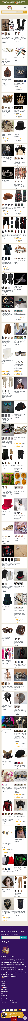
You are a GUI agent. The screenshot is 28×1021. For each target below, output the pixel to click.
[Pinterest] (8, 942)
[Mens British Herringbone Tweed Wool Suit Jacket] (20, 653)
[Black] (3, 231)
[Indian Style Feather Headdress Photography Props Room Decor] (8, 776)
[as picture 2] (9, 438)
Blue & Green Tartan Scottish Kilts (6, 607)
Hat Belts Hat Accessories (20, 437)
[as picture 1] (6, 438)
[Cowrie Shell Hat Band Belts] (20, 250)
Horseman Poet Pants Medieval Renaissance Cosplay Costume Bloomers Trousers (6, 342)
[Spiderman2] (9, 559)
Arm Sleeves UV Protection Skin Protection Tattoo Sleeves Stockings (20, 185)
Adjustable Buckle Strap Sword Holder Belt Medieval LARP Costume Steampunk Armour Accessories (7, 38)
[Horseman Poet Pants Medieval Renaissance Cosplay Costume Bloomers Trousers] (8, 329)
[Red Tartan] (18, 205)
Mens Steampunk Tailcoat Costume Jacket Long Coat (20, 234)
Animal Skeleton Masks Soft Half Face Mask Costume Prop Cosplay (7, 158)
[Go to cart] (25, 8)
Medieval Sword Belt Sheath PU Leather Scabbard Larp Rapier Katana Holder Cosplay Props (19, 613)
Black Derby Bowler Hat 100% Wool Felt (19, 415)
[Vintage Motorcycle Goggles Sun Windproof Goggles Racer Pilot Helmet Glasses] (20, 353)
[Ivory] (6, 583)
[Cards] (15, 337)
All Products (4, 989)
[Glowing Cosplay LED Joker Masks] (8, 722)
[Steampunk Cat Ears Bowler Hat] (8, 754)
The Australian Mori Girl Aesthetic (8, 1000)
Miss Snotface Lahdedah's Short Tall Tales (10, 1002)
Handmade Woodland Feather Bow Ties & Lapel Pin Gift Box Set (7, 315)
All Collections (4, 991)
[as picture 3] (12, 438)
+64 (12, 415)
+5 (24, 204)
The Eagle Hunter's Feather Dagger (18, 287)
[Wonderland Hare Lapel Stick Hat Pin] (20, 551)
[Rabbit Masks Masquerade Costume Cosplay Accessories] (20, 504)
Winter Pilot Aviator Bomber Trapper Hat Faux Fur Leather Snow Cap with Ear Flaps (20, 711)
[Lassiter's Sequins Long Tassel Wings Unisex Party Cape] (8, 675)
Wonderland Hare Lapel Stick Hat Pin (19, 562)
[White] (9, 683)
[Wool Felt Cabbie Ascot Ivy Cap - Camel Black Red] (20, 754)
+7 (11, 869)
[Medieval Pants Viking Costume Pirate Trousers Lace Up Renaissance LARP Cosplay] (8, 383)
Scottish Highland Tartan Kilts (19, 208)
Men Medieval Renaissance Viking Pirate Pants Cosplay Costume (8, 235)
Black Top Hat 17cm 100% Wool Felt (20, 133)
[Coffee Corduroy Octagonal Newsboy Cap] (8, 196)
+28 (12, 107)
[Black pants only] (15, 891)
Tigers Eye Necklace (19, 839)
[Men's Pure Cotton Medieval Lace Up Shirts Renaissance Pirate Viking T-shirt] (8, 250)
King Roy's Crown (5, 180)
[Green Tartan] (21, 205)
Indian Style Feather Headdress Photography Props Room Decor (7, 789)
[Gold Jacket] (6, 287)
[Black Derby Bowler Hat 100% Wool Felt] (20, 407)
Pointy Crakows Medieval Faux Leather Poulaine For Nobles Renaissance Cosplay (20, 789)
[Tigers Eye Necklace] (20, 832)
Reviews (3, 985)
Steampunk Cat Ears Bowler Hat (6, 762)
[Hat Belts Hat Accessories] (20, 430)
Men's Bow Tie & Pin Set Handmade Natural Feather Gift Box (7, 419)
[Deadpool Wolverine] (9, 814)
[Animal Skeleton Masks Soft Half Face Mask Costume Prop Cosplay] (8, 150)
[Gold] (18, 337)
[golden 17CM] (18, 583)
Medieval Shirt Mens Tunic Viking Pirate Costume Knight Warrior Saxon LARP (7, 588)
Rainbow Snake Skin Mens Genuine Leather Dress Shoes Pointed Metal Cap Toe (7, 443)
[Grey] (9, 337)
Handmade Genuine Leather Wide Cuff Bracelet (18, 642)
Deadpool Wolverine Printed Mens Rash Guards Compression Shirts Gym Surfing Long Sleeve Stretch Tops (7, 819)
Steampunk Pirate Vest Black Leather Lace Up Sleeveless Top (19, 912)
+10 (24, 310)
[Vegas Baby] (25, 337)
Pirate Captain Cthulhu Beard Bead (19, 687)
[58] (21, 311)
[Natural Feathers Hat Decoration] (20, 50)
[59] (18, 311)
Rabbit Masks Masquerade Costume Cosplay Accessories (20, 517)
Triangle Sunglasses (6, 889)
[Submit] (24, 12)
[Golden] (6, 536)
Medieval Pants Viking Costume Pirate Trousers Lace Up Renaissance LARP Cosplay (7, 395)
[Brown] (9, 231)
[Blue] (6, 231)
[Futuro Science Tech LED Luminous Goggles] (20, 860)
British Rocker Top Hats (19, 586)
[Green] (12, 231)
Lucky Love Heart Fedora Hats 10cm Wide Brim (20, 490)
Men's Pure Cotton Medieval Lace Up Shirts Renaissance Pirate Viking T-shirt (7, 262)
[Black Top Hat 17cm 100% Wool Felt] (20, 126)
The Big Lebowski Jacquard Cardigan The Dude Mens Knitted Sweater (7, 134)
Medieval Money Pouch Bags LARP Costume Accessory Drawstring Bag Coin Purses (7, 81)
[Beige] (3, 869)
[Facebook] (2, 942)
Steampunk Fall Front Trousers (19, 894)
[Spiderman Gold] (12, 559)
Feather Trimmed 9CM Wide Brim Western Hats (19, 314)
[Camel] (21, 763)
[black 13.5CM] (21, 583)
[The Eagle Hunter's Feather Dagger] (20, 279)
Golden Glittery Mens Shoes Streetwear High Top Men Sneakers (7, 540)
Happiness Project (5, 998)
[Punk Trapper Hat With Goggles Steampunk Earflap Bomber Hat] (8, 698)
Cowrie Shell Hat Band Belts (19, 261)
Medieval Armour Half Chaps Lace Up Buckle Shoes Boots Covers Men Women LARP (20, 37)
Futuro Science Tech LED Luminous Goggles (20, 868)
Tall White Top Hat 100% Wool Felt (7, 361)
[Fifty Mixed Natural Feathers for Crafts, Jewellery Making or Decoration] (8, 99)
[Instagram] (4, 942)
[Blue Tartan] (15, 205)
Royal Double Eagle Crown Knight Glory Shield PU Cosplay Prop (8, 912)
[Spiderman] (3, 559)
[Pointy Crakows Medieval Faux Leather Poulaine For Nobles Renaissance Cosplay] (20, 776)
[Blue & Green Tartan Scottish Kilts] (8, 599)
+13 (24, 181)
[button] (14, 1019)
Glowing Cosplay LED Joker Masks (6, 730)
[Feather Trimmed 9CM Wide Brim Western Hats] (20, 302)
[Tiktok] (6, 942)
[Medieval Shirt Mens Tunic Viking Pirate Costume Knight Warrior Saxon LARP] (8, 575)
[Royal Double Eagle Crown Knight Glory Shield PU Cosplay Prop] (8, 904)
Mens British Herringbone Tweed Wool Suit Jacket (20, 665)
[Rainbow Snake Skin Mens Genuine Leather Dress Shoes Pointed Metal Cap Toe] (8, 430)
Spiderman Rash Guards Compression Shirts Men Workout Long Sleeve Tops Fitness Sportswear (8, 563)
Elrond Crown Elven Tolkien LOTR (6, 62)
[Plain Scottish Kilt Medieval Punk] (8, 454)
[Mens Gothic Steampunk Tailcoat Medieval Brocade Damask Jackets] (8, 279)
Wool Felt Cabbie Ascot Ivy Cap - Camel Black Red (20, 766)
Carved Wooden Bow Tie (19, 538)
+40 (24, 258)
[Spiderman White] (6, 559)
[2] (18, 487)
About (2, 993)
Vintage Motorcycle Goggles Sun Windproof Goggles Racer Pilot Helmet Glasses (19, 366)
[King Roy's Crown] (8, 173)
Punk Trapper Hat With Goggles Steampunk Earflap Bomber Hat (7, 707)
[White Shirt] (9, 287)
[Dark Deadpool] (3, 814)
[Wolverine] (6, 814)
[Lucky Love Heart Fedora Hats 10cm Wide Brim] (20, 479)
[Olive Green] (18, 891)
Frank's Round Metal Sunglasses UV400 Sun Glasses (7, 845)
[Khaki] (12, 337)
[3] (21, 487)
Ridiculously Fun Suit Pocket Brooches (19, 84)
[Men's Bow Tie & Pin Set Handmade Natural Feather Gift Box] (8, 407)
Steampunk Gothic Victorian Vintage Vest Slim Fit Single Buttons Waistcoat (20, 467)
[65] (15, 311)
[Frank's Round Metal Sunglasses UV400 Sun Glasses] (8, 832)
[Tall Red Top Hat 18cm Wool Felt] (8, 504)
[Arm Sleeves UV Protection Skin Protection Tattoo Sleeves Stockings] (20, 173)
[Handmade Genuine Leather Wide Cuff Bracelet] (20, 630)
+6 (24, 890)
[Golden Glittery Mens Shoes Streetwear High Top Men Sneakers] (8, 528)
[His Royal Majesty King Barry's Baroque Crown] (20, 99)
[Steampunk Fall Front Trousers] (20, 882)
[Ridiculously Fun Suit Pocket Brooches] (20, 72)
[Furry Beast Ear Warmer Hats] (20, 805)
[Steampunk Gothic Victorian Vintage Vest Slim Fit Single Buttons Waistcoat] (20, 454)
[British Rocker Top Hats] (20, 575)
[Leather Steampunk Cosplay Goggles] (8, 630)
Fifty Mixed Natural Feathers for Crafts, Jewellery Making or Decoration (6, 112)
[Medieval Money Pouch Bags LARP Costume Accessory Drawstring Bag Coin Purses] (8, 72)
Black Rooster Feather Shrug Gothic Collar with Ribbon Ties (19, 162)
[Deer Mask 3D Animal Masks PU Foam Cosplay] (20, 383)
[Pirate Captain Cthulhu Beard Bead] (20, 675)
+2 (24, 608)
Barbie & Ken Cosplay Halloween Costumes (6, 661)
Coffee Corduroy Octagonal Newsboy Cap (7, 208)
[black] (6, 391)
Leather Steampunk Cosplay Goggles (6, 638)
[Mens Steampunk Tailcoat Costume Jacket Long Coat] (20, 223)
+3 (11, 258)
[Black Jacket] (3, 287)
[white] (3, 391)
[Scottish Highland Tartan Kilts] (20, 196)
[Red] (15, 231)
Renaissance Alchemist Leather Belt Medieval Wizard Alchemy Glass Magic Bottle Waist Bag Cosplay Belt (7, 492)
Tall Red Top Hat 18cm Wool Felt (6, 512)
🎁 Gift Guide (4, 987)
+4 (24, 661)
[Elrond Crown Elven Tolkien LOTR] (8, 50)
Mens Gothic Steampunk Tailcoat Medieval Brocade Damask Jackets (7, 291)
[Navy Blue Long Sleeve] (3, 258)
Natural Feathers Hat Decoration (19, 58)
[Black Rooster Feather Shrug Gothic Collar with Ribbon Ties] (20, 150)
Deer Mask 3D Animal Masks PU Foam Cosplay (19, 390)
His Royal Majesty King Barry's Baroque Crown (19, 111)
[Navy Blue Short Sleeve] (6, 258)
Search (3, 981)
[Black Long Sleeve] (9, 258)
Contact (3, 983)
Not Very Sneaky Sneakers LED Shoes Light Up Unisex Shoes (20, 341)
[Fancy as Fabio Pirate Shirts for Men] (8, 860)
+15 (24, 158)
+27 (24, 487)
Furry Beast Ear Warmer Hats (19, 817)
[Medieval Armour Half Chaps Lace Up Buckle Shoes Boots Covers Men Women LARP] (20, 25)
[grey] (9, 391)
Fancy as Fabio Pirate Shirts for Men (8, 872)
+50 (12, 310)
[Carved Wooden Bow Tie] (20, 528)
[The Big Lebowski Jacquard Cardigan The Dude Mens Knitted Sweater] (8, 126)
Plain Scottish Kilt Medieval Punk (8, 466)
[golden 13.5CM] (15, 583)
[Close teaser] (17, 1017)
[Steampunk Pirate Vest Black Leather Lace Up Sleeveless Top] (20, 904)
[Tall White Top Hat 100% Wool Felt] (8, 353)
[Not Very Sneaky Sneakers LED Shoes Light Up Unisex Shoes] (20, 329)
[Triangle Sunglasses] (8, 882)
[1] (15, 487)
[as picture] (3, 438)
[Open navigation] (2, 7)
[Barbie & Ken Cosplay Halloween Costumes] (8, 653)
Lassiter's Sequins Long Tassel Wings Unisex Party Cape (7, 687)
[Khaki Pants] (21, 891)
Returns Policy (4, 995)
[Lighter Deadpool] (12, 814)
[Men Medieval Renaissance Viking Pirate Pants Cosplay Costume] (8, 223)
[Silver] (3, 536)
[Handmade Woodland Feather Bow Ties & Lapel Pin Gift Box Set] (8, 302)
